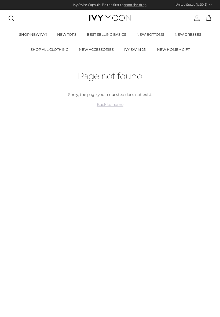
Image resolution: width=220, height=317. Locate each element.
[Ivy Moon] (110, 18)
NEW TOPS (66, 34)
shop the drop (135, 5)
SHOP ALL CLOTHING (49, 49)
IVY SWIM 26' (135, 49)
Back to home (110, 104)
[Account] (196, 18)
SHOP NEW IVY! (33, 34)
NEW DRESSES (188, 34)
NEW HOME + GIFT (173, 49)
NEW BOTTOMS (150, 34)
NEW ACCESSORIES (96, 49)
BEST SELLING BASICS (106, 34)
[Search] (11, 18)
